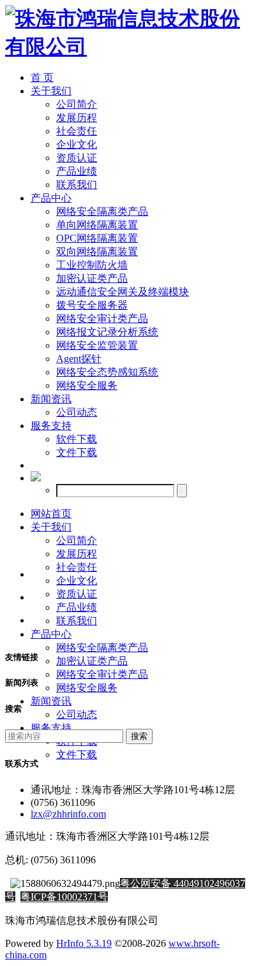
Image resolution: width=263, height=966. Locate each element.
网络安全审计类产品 (102, 318)
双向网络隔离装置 (97, 251)
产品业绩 (76, 171)
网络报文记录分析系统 (107, 331)
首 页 (42, 77)
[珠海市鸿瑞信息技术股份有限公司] (131, 46)
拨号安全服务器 (92, 305)
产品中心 (51, 198)
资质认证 (76, 157)
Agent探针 (78, 358)
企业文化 (76, 144)
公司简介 (76, 104)
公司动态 (76, 412)
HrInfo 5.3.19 (84, 943)
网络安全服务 (86, 385)
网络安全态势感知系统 (107, 372)
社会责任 (76, 131)
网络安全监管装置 (97, 345)
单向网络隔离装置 (97, 224)
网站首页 (51, 513)
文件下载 (76, 452)
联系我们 (76, 184)
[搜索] (36, 477)
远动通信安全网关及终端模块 (122, 291)
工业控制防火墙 (92, 265)
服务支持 (51, 425)
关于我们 (51, 90)
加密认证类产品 (92, 278)
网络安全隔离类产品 (102, 211)
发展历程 (76, 117)
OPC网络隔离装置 (97, 238)
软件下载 (76, 439)
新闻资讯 (51, 398)
